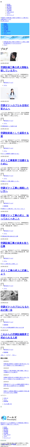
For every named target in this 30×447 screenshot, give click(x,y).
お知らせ (5, 398)
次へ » (14, 355)
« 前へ (2, 355)
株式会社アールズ (8, 82)
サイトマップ (10, 15)
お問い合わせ (10, 12)
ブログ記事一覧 (7, 404)
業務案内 (9, 5)
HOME (8, 4)
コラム (5, 85)
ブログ (8, 13)
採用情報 (9, 8)
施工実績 (9, 7)
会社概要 (9, 10)
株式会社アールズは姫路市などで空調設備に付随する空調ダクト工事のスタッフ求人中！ (15, 423)
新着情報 (5, 206)
